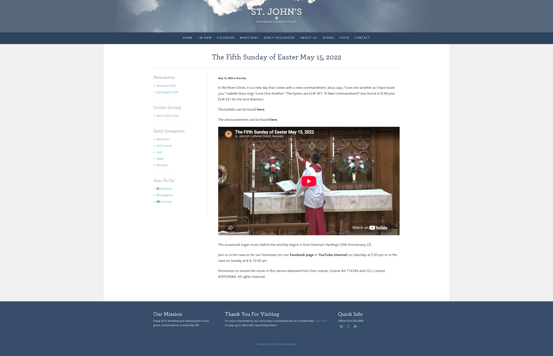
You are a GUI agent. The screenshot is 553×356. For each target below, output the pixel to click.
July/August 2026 (167, 92)
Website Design (287, 344)
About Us (309, 38)
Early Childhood (279, 38)
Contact (362, 38)
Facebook (165, 189)
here (260, 109)
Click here (321, 321)
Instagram (166, 195)
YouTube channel (333, 255)
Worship (162, 165)
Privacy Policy (265, 344)
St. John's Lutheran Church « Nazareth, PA (276, 13)
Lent (159, 152)
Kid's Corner (164, 146)
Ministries (249, 38)
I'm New (205, 38)
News (160, 159)
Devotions (163, 139)
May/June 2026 (166, 85)
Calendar (225, 38)
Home (188, 38)
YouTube (166, 201)
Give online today (168, 116)
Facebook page (302, 255)
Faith (344, 38)
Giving (328, 38)
